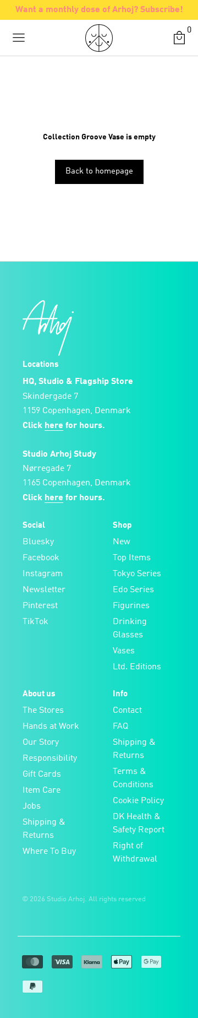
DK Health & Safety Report (138, 824)
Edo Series (133, 590)
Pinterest (40, 606)
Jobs (32, 806)
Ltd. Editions (137, 667)
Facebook (41, 558)
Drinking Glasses (130, 629)
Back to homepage (99, 171)
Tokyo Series (137, 574)
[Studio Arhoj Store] (99, 38)
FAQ (120, 726)
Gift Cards (42, 774)
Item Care (42, 790)
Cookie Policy (138, 801)
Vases (124, 651)
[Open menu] (19, 38)
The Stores (43, 710)
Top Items (132, 558)
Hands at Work (51, 726)
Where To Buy (49, 851)
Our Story (41, 742)
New (121, 542)
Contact (127, 710)
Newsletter (44, 590)
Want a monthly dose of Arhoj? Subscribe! (99, 10)
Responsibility (50, 758)
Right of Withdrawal (135, 853)
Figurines (131, 606)
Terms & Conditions (133, 778)
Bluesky (38, 542)
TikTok (35, 622)
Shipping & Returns (44, 829)
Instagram (43, 574)
